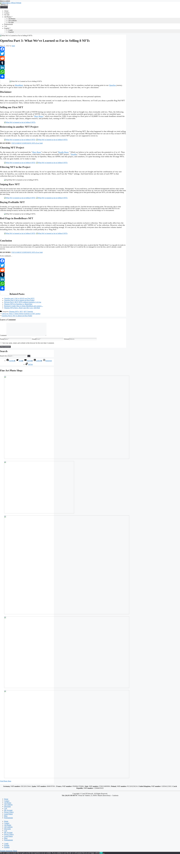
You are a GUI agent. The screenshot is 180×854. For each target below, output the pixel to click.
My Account (8, 810)
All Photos (7, 17)
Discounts (7, 806)
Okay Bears (38, 116)
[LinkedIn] (63, 67)
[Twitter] (63, 53)
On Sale (6, 15)
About (6, 11)
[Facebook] (63, 49)
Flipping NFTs (14, 311)
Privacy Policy (9, 812)
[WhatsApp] (63, 72)
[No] (104, 853)
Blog (5, 816)
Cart (5, 26)
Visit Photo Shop (5, 781)
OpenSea (112, 85)
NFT (21, 311)
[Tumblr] (63, 62)
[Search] (28, 356)
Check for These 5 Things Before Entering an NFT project (21, 314)
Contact (6, 13)
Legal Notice (8, 814)
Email (34, 339)
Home (6, 799)
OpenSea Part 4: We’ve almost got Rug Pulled (17, 316)
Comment (3, 335)
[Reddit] (63, 58)
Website (66, 339)
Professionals (8, 24)
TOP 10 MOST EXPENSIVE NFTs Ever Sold (27, 143)
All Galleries (12, 20)
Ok (101, 853)
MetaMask (19, 85)
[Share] (63, 76)
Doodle (73, 154)
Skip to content (5, 1)
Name (2, 339)
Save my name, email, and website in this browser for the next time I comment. (28, 343)
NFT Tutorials (28, 311)
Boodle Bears (63, 152)
